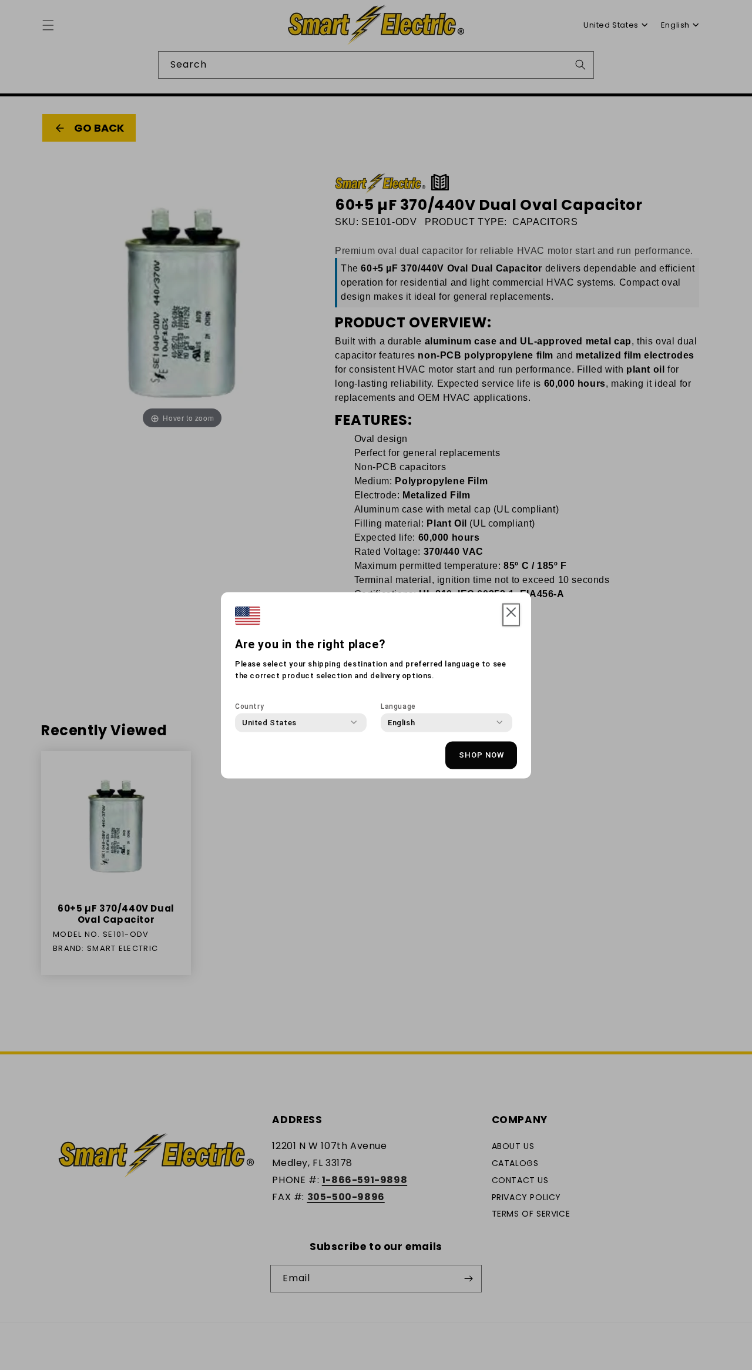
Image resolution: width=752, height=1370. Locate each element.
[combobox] (269, 722)
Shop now (481, 755)
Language (398, 706)
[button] (511, 615)
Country (249, 706)
